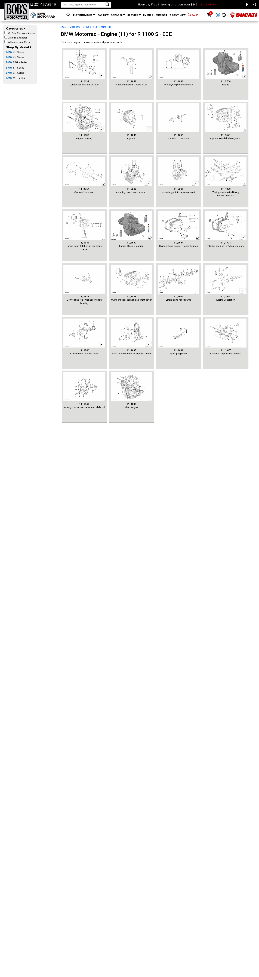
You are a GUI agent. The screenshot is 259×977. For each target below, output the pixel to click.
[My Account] (217, 15)
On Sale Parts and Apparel (22, 33)
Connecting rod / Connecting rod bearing (84, 300)
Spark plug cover (178, 352)
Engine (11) (105, 26)
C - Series (15, 72)
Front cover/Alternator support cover (131, 352)
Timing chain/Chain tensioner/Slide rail (84, 406)
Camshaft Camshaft (178, 137)
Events (148, 15)
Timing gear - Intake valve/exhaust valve (84, 246)
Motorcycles (82, 15)
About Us (176, 15)
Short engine (131, 406)
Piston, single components (178, 83)
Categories (15, 28)
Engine (226, 83)
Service (132, 15)
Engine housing (84, 137)
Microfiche (75, 26)
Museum (161, 15)
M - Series (15, 78)
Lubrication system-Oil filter (84, 83)
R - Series (15, 52)
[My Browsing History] (223, 15)
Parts (101, 15)
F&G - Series (17, 62)
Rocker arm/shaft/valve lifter (131, 83)
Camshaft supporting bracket (225, 352)
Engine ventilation (225, 298)
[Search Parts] (107, 4)
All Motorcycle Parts (19, 42)
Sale (195, 15)
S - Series (15, 67)
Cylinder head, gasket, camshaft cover (131, 298)
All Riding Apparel (17, 37)
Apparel (116, 15)
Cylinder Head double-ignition (225, 137)
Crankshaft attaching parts (84, 352)
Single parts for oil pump (178, 298)
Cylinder (131, 137)
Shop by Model (18, 47)
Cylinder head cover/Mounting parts (226, 244)
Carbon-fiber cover (84, 190)
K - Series (15, 57)
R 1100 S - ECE (90, 26)
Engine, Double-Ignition (131, 244)
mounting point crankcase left (131, 190)
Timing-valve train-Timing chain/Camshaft (225, 192)
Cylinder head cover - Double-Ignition (178, 244)
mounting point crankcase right (178, 190)
